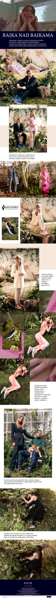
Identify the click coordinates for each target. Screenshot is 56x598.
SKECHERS (18, 46)
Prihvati (49, 596)
